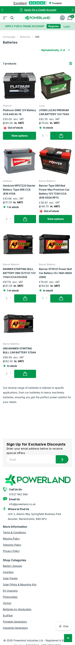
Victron (7, 603)
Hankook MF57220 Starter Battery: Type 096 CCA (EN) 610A (19, 189)
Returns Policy (11, 538)
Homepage (9, 36)
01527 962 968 (18, 494)
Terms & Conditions (14, 532)
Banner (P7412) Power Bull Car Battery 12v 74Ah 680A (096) (55, 273)
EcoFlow (8, 615)
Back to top (68, 638)
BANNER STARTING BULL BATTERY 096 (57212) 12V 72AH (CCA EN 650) (19, 273)
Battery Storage (12, 565)
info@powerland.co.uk (22, 504)
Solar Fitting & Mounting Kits (19, 584)
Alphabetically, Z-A (53, 50)
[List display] (70, 63)
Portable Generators (15, 621)
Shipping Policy (12, 544)
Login (67, 26)
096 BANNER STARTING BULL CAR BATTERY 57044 (19, 350)
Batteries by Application (17, 609)
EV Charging (10, 590)
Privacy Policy (11, 550)
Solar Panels (10, 578)
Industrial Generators (15, 627)
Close (12, 17)
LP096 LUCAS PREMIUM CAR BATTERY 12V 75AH (54, 112)
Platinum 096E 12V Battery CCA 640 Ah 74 (19, 112)
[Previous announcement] (2, 10)
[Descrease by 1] (47, 139)
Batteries (25, 36)
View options (19, 135)
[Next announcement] (73, 10)
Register (53, 26)
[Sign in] (62, 17)
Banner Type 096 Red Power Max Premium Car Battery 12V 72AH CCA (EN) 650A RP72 (54, 191)
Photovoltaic (10, 596)
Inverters (8, 572)
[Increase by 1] (47, 133)
